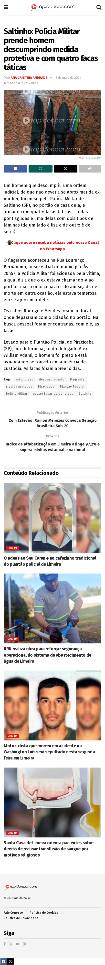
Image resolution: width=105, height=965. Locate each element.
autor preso (24, 379)
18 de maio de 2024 (67, 77)
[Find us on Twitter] (10, 944)
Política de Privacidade (21, 918)
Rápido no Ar (21, 898)
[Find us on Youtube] (17, 944)
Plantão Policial (72, 386)
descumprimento (51, 379)
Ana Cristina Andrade (29, 77)
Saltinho (85, 393)
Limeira (13, 548)
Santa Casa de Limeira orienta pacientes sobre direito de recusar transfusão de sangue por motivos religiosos (49, 849)
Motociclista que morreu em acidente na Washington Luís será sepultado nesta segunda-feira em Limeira (50, 752)
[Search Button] (98, 7)
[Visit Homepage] (52, 7)
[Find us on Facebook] (5, 944)
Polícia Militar (16, 393)
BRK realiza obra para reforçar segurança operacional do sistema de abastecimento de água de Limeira (47, 655)
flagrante (77, 379)
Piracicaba (46, 386)
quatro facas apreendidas (53, 393)
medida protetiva (19, 386)
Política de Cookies (44, 912)
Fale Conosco (13, 912)
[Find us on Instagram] (24, 944)
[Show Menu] (6, 7)
